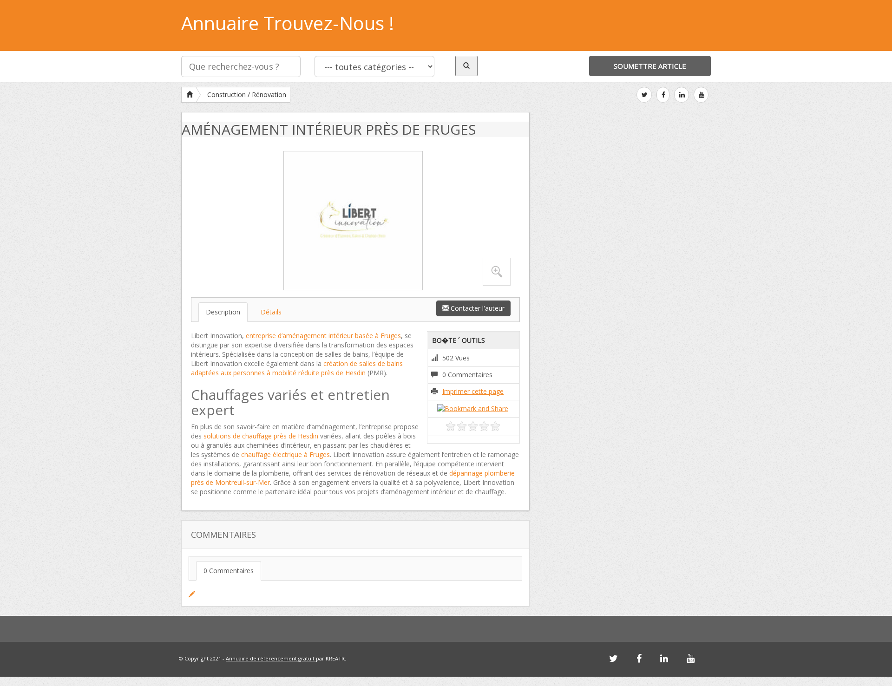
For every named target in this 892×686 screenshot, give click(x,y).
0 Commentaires (228, 570)
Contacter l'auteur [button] (477, 308)
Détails (271, 311)
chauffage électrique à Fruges (285, 454)
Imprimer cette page (473, 391)
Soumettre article (650, 66)
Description (223, 311)
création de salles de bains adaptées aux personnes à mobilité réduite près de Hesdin (297, 368)
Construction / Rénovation (246, 94)
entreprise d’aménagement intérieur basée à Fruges (323, 335)
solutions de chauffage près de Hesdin (260, 435)
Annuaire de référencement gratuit (271, 658)
